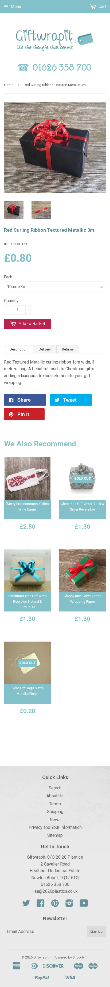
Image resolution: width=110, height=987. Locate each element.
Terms (55, 803)
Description (19, 349)
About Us (55, 795)
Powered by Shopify (69, 957)
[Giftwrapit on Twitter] (26, 904)
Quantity (11, 301)
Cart (101, 6)
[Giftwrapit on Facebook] (41, 904)
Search (55, 787)
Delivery (45, 349)
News (55, 819)
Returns (68, 349)
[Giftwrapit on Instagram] (69, 904)
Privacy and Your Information (55, 827)
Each (8, 277)
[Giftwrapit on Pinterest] (55, 904)
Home (8, 85)
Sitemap (55, 835)
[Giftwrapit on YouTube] (84, 904)
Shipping (55, 811)
